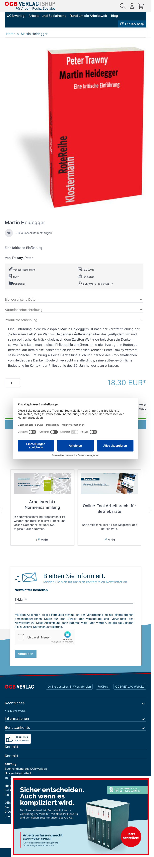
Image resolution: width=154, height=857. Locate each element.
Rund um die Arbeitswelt (88, 16)
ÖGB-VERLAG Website (129, 686)
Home (10, 34)
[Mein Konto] (132, 6)
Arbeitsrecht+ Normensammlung (42, 504)
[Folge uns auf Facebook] (75, 739)
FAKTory (103, 686)
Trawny (17, 258)
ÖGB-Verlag (15, 16)
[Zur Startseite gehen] (30, 3)
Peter (29, 258)
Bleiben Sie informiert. (74, 575)
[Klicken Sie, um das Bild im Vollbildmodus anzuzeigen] (75, 129)
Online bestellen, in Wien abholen (69, 686)
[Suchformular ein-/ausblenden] (123, 6)
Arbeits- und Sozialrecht (47, 16)
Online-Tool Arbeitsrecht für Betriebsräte (109, 508)
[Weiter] (150, 510)
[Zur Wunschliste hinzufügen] (9, 233)
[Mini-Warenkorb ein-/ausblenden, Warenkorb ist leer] (141, 6)
